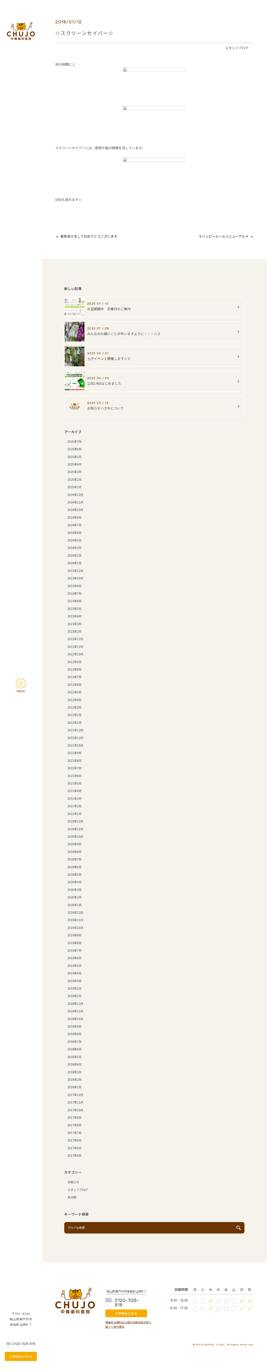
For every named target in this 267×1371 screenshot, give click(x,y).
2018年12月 (75, 1003)
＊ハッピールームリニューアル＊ (223, 236)
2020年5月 (74, 874)
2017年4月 (74, 1155)
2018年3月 (74, 1072)
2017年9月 (74, 1117)
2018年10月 (75, 1019)
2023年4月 (74, 616)
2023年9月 (74, 586)
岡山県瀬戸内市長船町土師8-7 (126, 1291)
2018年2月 (74, 1079)
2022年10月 (75, 654)
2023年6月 (74, 601)
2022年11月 (75, 646)
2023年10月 (75, 578)
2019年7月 (74, 950)
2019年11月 (75, 920)
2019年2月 (74, 988)
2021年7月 (74, 768)
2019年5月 (74, 965)
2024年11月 (75, 502)
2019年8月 (74, 943)
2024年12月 (75, 494)
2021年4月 (74, 790)
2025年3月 (74, 471)
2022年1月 (74, 722)
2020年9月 (74, 844)
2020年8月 (74, 851)
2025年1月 (74, 487)
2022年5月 (74, 692)
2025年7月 (74, 441)
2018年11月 (75, 1011)
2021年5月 (74, 783)
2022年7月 (74, 677)
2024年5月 (74, 540)
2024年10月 (75, 509)
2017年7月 (74, 1132)
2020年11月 (75, 829)
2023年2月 (74, 631)
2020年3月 (74, 889)
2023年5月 (74, 608)
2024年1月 (74, 563)
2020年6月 (74, 867)
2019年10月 (75, 927)
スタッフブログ (236, 47)
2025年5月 (74, 456)
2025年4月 (74, 464)
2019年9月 (74, 935)
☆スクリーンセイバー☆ (84, 33)
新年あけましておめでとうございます (88, 236)
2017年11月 (75, 1102)
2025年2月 (74, 479)
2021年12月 (75, 730)
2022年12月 (75, 639)
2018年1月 (74, 1087)
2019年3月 (74, 981)
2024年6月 (74, 532)
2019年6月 (74, 958)
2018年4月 (74, 1064)
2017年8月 (74, 1125)
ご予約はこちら (126, 1313)
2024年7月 (74, 525)
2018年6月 (74, 1049)
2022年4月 (74, 699)
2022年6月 (74, 684)
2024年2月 (74, 555)
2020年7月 (74, 859)
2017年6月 (74, 1140)
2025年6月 (74, 449)
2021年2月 (74, 806)
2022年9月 (74, 662)
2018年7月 (74, 1041)
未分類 (71, 1197)
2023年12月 (75, 570)
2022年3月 (74, 707)
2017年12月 (75, 1094)
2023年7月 (74, 593)
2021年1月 (74, 813)
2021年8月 (74, 760)
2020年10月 (75, 836)
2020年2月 (74, 897)
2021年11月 (75, 737)
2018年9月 (74, 1026)
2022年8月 (74, 669)
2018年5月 (74, 1056)
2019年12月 (75, 912)
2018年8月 (74, 1034)
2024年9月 (74, 517)
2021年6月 (74, 775)
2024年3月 (74, 547)
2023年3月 (74, 624)
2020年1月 (74, 905)
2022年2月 (74, 715)
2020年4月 (74, 882)
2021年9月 (74, 752)
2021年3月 (74, 798)
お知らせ (73, 1182)
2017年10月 (75, 1110)
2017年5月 (74, 1148)
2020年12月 (75, 821)
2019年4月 (74, 973)
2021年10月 (75, 745)
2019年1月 (74, 996)
